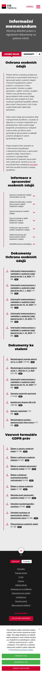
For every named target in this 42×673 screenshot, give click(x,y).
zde (7, 640)
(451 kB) (24, 371)
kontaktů (33, 164)
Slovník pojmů (21, 601)
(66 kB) (21, 478)
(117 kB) (24, 422)
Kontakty (21, 569)
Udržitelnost (21, 597)
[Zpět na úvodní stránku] (9, 6)
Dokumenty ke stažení (21, 593)
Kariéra (21, 581)
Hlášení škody (21, 585)
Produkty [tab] (26, 561)
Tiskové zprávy (21, 573)
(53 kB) (24, 515)
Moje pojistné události (21, 605)
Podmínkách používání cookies (21, 650)
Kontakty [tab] (29, 54)
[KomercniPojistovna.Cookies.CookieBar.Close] (39, 629)
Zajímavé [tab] (15, 561)
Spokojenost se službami (21, 589)
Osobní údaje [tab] (11, 54)
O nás (21, 577)
